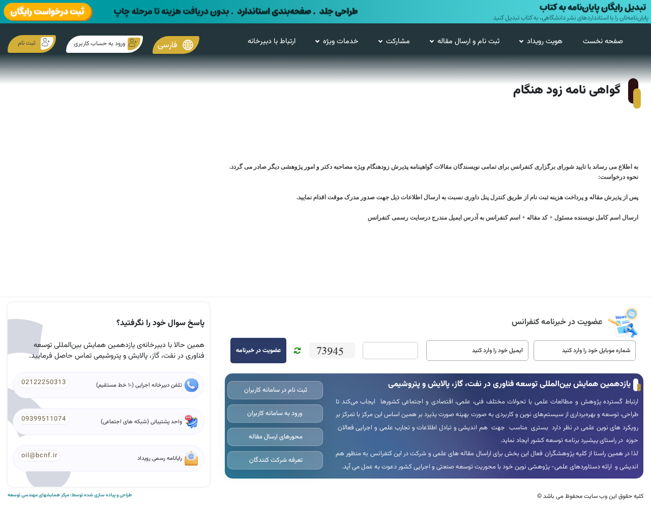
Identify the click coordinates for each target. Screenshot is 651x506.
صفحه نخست (603, 41)
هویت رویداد (545, 41)
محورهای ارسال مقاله (275, 437)
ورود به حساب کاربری (99, 43)
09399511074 (43, 419)
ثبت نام (27, 43)
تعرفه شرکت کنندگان (275, 460)
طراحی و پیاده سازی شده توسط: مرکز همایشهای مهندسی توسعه (70, 495)
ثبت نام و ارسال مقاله (468, 41)
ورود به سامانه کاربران (275, 413)
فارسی (168, 45)
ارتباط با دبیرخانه (271, 41)
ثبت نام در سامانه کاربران (275, 390)
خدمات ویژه (341, 41)
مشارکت (398, 41)
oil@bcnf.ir (39, 456)
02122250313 (43, 382)
